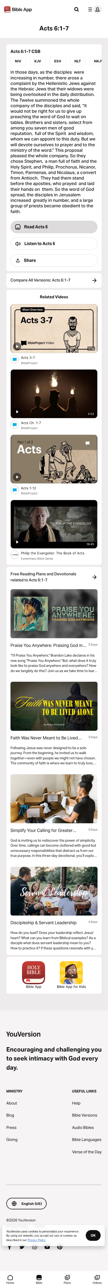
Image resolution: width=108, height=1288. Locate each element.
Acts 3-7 (32, 357)
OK (93, 1235)
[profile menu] (94, 9)
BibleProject (29, 363)
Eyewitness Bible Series (37, 558)
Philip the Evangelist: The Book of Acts (58, 553)
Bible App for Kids (71, 986)
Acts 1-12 (33, 488)
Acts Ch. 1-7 (35, 422)
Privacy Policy (37, 1240)
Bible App (33, 986)
